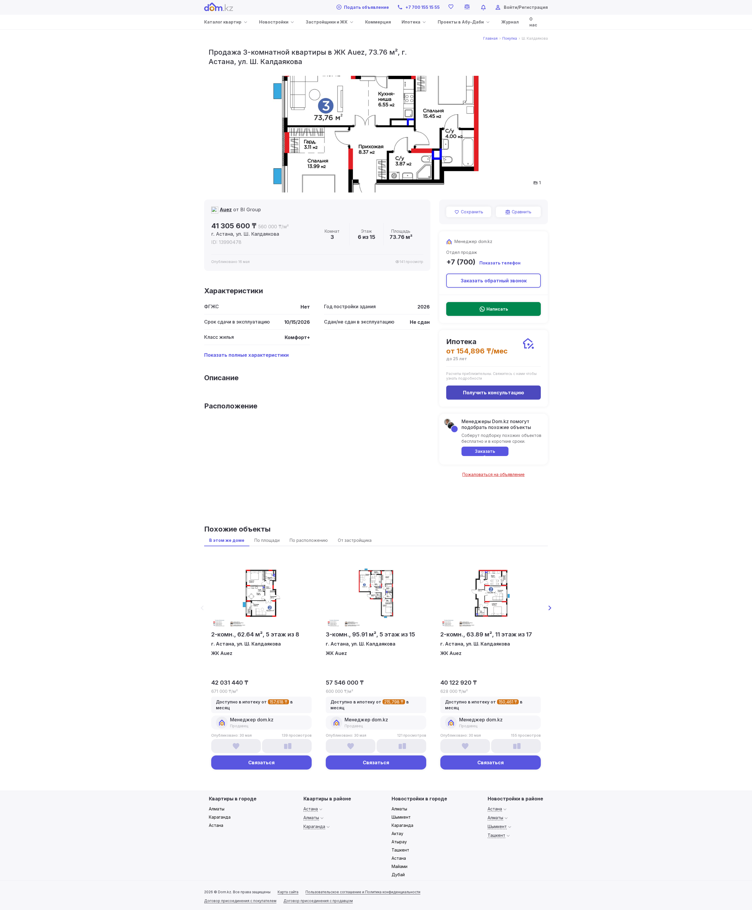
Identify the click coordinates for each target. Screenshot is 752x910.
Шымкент (401, 817)
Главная (490, 38)
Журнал (510, 21)
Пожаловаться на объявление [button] (493, 474)
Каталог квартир (222, 21)
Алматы (216, 808)
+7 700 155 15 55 (422, 7)
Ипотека (411, 21)
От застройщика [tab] (355, 540)
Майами (399, 866)
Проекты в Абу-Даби (461, 21)
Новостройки (273, 21)
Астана (216, 825)
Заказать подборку (485, 452)
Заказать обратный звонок (494, 281)
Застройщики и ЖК (327, 21)
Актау (397, 833)
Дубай (398, 874)
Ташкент (400, 849)
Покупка (509, 38)
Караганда (220, 817)
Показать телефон (500, 262)
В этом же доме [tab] (226, 540)
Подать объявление (366, 7)
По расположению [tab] (309, 540)
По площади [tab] (267, 540)
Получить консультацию (493, 392)
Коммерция (378, 21)
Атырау (399, 841)
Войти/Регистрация (526, 7)
